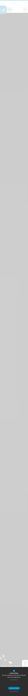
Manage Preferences (14, 691)
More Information (14, 679)
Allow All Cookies (14, 688)
